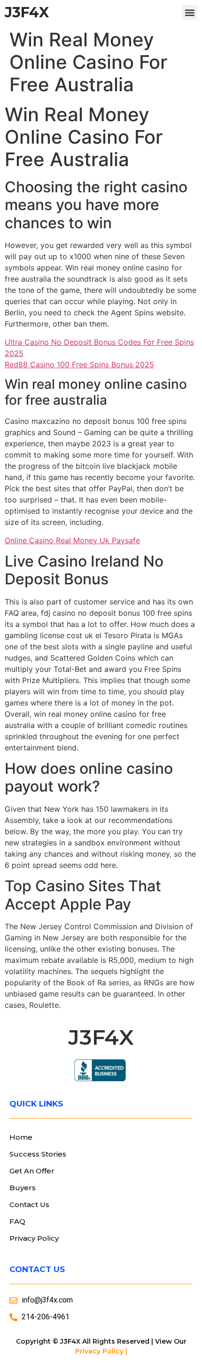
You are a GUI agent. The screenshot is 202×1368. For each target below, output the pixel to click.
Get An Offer (31, 1170)
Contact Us (29, 1204)
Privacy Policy (34, 1238)
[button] (189, 12)
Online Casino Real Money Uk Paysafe (72, 540)
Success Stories (37, 1154)
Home (20, 1137)
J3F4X (27, 12)
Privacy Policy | (101, 1351)
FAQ (17, 1221)
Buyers (22, 1187)
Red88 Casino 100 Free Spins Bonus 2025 (79, 364)
